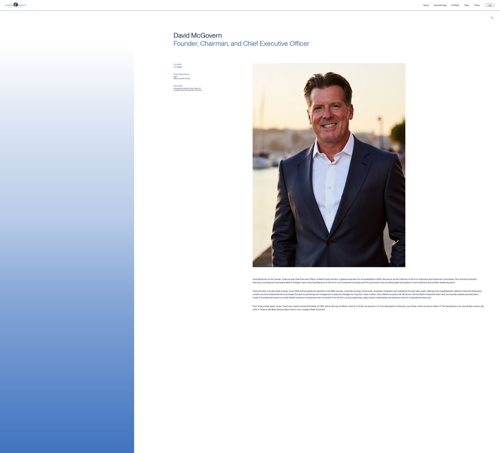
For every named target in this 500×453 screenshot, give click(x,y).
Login (491, 5)
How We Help (440, 5)
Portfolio (455, 5)
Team (466, 5)
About (426, 5)
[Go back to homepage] (15, 5)
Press (477, 5)
